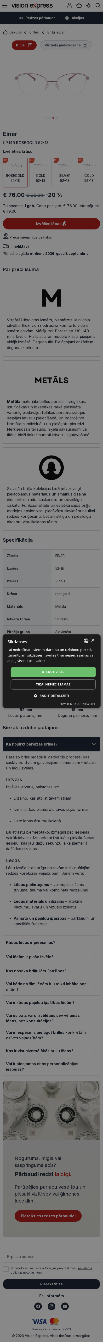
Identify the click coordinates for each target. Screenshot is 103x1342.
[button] (51, 695)
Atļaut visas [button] (53, 672)
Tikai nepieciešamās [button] (53, 684)
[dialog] (52, 671)
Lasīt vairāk (36, 660)
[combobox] (86, 640)
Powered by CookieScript (77, 704)
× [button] (92, 640)
